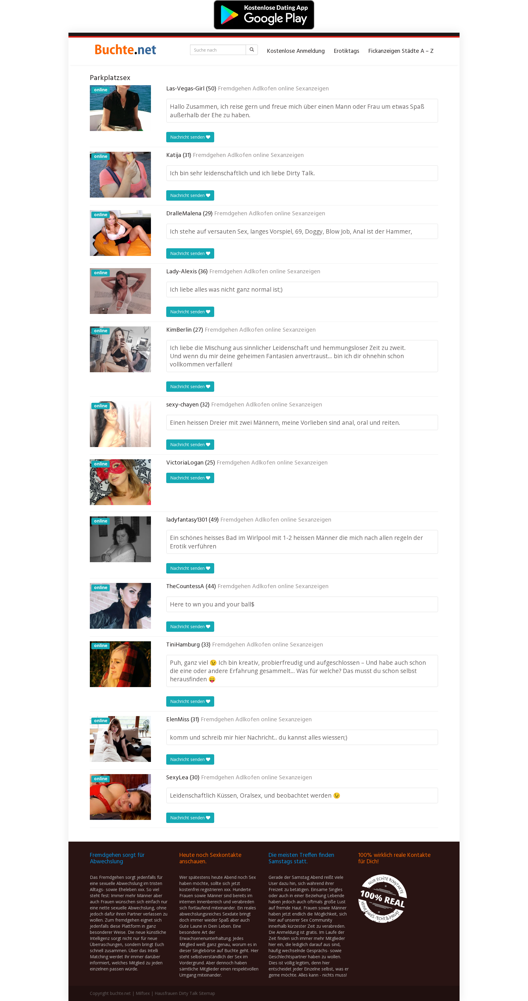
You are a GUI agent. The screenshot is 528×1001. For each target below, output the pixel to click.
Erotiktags (346, 51)
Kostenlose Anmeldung (296, 51)
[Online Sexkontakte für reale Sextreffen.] (125, 51)
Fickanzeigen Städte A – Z (401, 51)
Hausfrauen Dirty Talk (176, 993)
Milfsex (143, 993)
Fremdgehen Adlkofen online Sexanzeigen (273, 89)
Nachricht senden (188, 137)
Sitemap (207, 993)
